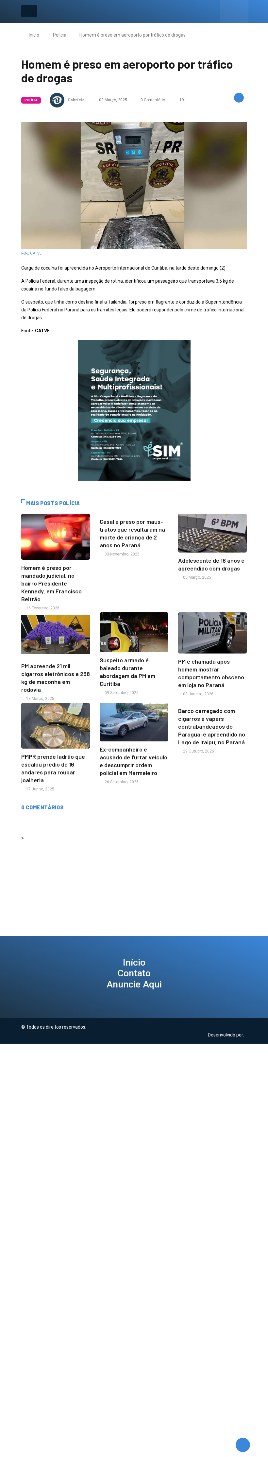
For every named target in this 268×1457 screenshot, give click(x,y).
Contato (134, 973)
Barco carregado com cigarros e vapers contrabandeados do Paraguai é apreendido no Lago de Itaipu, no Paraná (211, 726)
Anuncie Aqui (134, 984)
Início (34, 35)
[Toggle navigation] (29, 11)
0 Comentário (153, 100)
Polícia (59, 35)
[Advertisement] (134, 1089)
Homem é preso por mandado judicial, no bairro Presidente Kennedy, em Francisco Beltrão (51, 583)
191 (182, 100)
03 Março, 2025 (112, 100)
